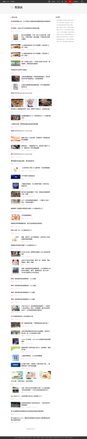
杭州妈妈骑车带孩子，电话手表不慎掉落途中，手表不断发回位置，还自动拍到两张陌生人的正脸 (66, 39)
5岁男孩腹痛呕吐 (26, 215)
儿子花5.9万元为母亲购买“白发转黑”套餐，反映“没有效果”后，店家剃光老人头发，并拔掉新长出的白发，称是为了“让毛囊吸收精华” (66, 32)
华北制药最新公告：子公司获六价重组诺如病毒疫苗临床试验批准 (30, 21)
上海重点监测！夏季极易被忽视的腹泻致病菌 (24, 124)
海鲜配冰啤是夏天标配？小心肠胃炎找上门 (24, 245)
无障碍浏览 (13, 1)
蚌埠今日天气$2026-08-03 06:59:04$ (21, 93)
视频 (23, 66)
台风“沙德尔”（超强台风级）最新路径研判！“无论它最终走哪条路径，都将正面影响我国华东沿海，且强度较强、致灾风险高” (66, 41)
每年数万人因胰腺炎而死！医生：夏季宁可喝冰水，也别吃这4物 (30, 109)
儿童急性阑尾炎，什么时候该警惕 (31, 356)
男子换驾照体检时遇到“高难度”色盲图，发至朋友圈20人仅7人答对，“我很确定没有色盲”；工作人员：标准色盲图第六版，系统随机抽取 (66, 25)
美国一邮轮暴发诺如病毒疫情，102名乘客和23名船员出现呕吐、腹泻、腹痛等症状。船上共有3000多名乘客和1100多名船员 (36, 270)
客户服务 (46, 437)
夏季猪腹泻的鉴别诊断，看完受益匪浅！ (23, 161)
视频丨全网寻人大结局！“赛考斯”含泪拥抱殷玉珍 (66, 27)
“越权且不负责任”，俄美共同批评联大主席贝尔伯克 (66, 34)
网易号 (12, 24)
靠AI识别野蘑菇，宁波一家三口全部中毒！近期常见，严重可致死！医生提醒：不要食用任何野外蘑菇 (35, 37)
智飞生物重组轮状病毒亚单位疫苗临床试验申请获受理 (27, 411)
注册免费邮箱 (75, 1)
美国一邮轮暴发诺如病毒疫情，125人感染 (23, 278)
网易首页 (4, 1)
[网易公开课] (53, 1)
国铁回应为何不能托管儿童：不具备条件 (65, 36)
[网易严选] (58, 1)
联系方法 (38, 437)
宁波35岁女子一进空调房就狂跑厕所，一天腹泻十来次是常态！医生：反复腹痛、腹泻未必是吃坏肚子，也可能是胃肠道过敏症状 (35, 308)
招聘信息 (42, 437)
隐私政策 (50, 437)
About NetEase (29, 437)
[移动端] (49, 1)
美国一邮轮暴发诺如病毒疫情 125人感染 (23, 292)
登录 (70, 1)
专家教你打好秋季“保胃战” (19, 70)
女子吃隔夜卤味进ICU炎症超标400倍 (22, 316)
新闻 (12, 96)
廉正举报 (67, 437)
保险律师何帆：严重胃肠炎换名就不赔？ (36, 323)
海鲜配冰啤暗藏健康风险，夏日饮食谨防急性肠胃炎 (26, 223)
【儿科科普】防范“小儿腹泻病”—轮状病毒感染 (35, 168)
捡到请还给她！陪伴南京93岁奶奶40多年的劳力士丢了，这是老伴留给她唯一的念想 (66, 20)
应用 (8, 1)
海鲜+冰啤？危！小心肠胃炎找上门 (21, 230)
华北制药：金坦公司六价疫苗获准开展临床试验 (25, 28)
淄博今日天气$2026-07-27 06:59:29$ (21, 131)
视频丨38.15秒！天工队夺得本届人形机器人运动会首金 (66, 29)
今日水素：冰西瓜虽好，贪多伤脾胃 (22, 381)
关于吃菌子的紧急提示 (28, 176)
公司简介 (34, 437)
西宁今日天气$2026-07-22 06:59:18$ (21, 154)
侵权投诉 (71, 437)
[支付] (62, 1)
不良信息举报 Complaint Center (59, 437)
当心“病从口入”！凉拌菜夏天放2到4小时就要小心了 (26, 396)
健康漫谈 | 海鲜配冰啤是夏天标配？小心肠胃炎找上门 (27, 208)
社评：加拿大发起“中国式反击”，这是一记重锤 (66, 22)
